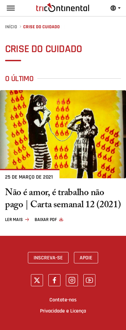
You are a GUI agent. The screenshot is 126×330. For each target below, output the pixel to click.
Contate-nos (63, 299)
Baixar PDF (46, 219)
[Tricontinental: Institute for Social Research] (62, 7)
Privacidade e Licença (63, 310)
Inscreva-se (48, 257)
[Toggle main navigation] (11, 8)
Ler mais (14, 219)
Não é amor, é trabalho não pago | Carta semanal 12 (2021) (63, 200)
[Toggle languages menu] (116, 8)
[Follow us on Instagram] (72, 280)
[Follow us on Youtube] (89, 280)
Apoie (86, 257)
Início (11, 27)
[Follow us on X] (37, 280)
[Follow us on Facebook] (54, 280)
